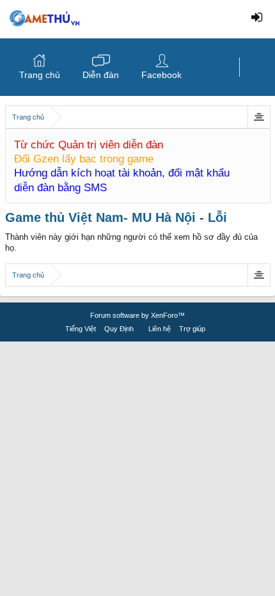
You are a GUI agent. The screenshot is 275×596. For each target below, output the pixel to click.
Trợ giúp (192, 329)
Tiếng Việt (80, 329)
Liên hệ (159, 329)
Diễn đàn (100, 75)
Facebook (161, 75)
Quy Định (119, 329)
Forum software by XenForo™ (137, 315)
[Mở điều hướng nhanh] (259, 117)
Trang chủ (39, 75)
